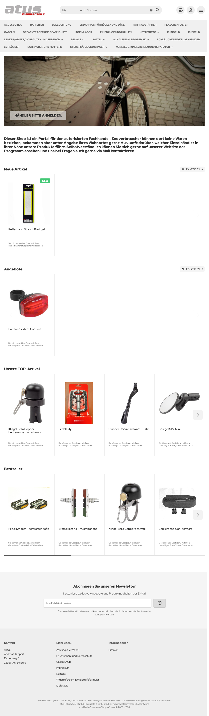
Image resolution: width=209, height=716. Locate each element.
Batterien (37, 24)
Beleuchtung (61, 24)
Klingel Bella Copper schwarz (127, 529)
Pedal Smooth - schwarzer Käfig (28, 529)
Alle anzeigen (191, 169)
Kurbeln (194, 32)
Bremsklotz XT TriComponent (78, 529)
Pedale (76, 39)
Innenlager (84, 32)
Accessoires (13, 24)
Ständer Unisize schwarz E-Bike (129, 429)
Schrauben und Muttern (45, 47)
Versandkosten (79, 700)
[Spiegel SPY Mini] (180, 403)
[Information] (151, 10)
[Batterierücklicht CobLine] (29, 304)
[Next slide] (198, 215)
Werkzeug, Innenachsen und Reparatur (143, 47)
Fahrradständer (144, 24)
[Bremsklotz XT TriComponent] (79, 503)
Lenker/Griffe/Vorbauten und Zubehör (32, 39)
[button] (72, 10)
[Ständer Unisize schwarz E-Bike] (129, 403)
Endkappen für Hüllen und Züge (102, 24)
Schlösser (11, 47)
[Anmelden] (191, 10)
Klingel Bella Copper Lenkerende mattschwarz (24, 430)
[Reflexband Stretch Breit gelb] (29, 204)
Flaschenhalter (176, 24)
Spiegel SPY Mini (169, 429)
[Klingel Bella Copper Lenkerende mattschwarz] (29, 403)
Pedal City (65, 429)
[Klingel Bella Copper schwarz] (129, 503)
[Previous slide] (11, 215)
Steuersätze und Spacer (87, 47)
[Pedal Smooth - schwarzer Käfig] (29, 503)
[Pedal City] (79, 403)
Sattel (97, 39)
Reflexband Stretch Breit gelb (27, 229)
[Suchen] (157, 10)
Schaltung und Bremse (129, 39)
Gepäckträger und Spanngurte (45, 32)
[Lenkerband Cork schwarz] (180, 503)
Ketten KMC (148, 32)
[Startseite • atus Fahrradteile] (24, 15)
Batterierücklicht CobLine (24, 329)
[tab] (37, 459)
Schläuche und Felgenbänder (178, 39)
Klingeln (173, 32)
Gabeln (9, 32)
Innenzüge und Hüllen (116, 32)
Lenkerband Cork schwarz (175, 529)
